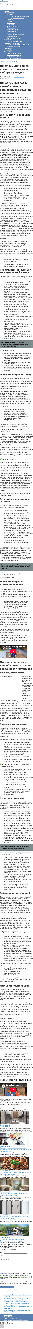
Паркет (9, 21)
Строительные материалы (12, 58)
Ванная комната (9, 33)
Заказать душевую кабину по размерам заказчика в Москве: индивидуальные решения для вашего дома (16, 1149)
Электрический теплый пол (20, 16)
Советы (9, 50)
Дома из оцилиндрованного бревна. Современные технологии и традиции (12, 1240)
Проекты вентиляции (14, 56)
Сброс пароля (8, 1316)
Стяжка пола (11, 23)
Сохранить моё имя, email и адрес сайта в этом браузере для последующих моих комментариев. (16, 1282)
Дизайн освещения (13, 46)
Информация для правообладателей (16, 1320)
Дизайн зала (11, 28)
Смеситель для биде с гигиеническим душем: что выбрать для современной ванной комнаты (16, 1303)
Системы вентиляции (14, 55)
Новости (6, 11)
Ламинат (10, 19)
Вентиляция (7, 51)
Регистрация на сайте (11, 1318)
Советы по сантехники (14, 41)
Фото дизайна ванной (14, 38)
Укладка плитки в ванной (15, 35)
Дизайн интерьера (10, 26)
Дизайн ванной (12, 36)
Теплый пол (11, 14)
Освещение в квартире (11, 43)
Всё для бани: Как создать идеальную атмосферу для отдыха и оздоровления (16, 1173)
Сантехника (7, 40)
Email (2, 1256)
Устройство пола (9, 13)
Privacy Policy (8, 1315)
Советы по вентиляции (14, 53)
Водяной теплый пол (17, 18)
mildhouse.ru (4, 1)
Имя (2, 1252)
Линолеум (10, 24)
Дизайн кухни (11, 31)
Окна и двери (8, 48)
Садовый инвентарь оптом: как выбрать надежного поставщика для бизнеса (17, 1299)
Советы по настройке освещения (18, 45)
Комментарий (4, 1259)
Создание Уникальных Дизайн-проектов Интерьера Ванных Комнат (13, 1194)
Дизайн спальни (12, 29)
